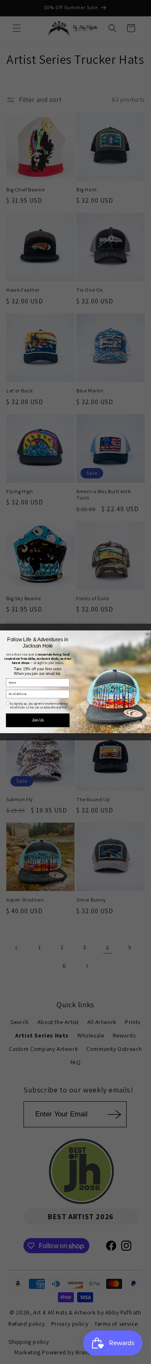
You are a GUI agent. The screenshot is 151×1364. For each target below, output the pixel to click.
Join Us (38, 721)
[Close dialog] (147, 634)
